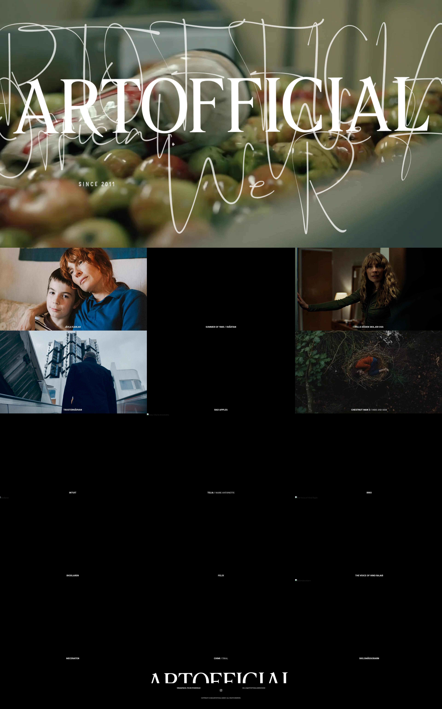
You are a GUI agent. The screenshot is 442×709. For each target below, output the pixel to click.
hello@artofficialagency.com (253, 688)
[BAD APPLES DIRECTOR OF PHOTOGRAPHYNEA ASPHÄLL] (221, 339)
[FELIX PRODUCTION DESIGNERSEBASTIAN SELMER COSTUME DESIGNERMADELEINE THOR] (221, 505)
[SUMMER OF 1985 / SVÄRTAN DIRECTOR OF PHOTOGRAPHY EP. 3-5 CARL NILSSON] (221, 256)
